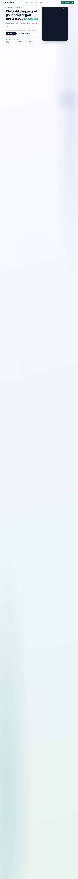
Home (27, 2)
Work (32, 2)
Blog (37, 2)
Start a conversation (67, 2)
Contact (47, 2)
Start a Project (11, 33)
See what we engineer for (25, 33)
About (41, 2)
